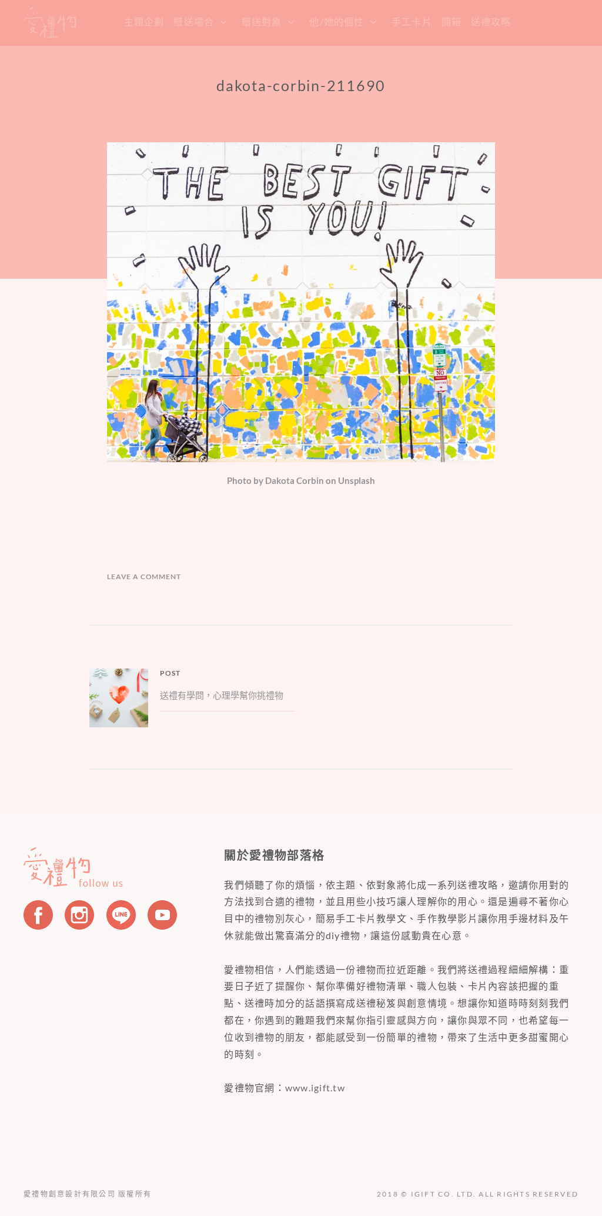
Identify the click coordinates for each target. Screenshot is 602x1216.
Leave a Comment (144, 576)
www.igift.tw (315, 1087)
